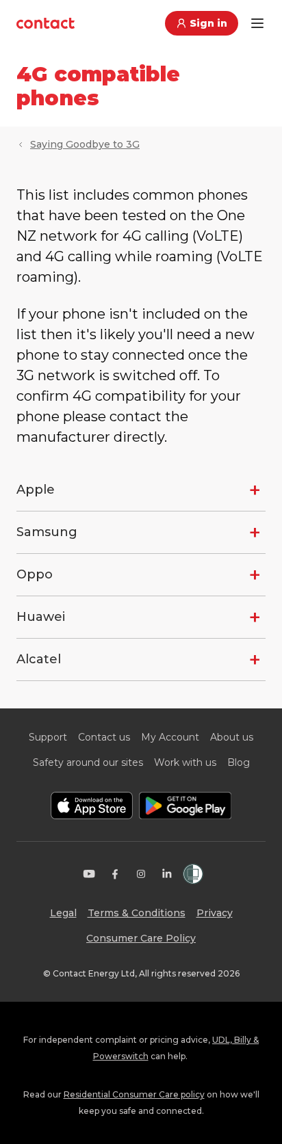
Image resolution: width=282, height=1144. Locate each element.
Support (48, 737)
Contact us (104, 737)
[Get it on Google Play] (185, 805)
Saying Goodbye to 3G (85, 144)
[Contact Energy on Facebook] (115, 874)
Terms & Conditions (136, 913)
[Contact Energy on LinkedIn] (167, 874)
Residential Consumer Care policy (134, 1094)
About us (231, 737)
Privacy (214, 913)
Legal (63, 913)
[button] (141, 490)
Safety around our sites (88, 762)
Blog (238, 762)
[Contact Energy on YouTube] (89, 874)
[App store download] (92, 805)
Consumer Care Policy (141, 938)
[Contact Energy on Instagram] (141, 874)
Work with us (185, 762)
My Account (170, 737)
